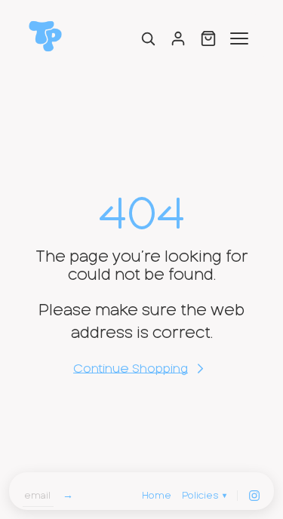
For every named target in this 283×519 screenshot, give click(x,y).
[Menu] (239, 38)
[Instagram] (254, 495)
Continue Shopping (130, 369)
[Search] (148, 38)
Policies (204, 495)
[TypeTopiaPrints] (45, 36)
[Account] (178, 38)
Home (156, 495)
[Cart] (208, 38)
